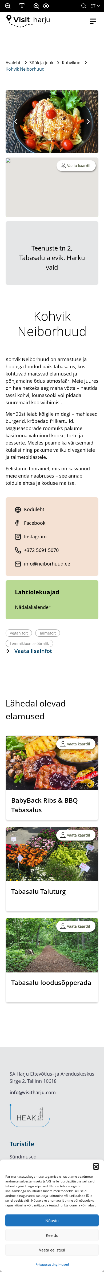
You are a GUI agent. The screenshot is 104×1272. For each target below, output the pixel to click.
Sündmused (23, 1156)
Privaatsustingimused (52, 1264)
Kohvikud (71, 63)
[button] (96, 1166)
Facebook (34, 523)
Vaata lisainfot (33, 651)
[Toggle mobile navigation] (93, 21)
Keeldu (52, 1235)
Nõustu (52, 1220)
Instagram (35, 536)
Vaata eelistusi (52, 1250)
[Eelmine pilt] (16, 121)
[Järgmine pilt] (88, 121)
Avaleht (13, 63)
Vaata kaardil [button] (78, 165)
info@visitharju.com (33, 1092)
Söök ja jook (41, 63)
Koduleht (34, 509)
